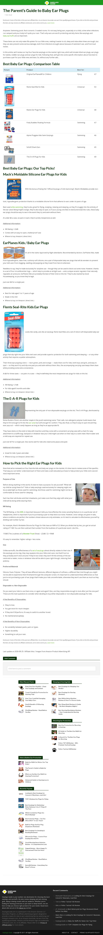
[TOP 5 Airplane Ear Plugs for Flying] (21, 800)
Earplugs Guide (7, 932)
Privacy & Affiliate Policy (89, 932)
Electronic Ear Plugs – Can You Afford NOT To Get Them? (35, 819)
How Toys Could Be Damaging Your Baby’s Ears (35, 699)
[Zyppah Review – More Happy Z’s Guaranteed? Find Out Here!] (21, 852)
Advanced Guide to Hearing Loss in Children (37, 781)
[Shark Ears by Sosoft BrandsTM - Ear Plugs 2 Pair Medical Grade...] (9, 150)
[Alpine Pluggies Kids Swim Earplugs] (9, 139)
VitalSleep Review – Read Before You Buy (36, 711)
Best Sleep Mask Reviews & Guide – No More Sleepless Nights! (69, 705)
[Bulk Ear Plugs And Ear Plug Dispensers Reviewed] (21, 825)
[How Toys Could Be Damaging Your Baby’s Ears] (21, 699)
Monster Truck (29, 534)
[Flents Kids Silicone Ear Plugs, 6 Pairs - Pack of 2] (9, 96)
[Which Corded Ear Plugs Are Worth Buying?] (21, 814)
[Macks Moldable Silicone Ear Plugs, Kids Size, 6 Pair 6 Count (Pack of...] (9, 114)
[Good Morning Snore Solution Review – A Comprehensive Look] (21, 843)
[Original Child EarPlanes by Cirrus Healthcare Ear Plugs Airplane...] (9, 78)
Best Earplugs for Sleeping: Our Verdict (68, 687)
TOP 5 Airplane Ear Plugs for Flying (36, 799)
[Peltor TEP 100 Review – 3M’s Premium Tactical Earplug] (54, 744)
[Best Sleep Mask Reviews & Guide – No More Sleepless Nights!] (54, 705)
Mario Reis (59, 915)
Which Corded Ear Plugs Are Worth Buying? (34, 814)
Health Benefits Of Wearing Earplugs (34, 705)
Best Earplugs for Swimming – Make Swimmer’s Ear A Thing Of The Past (35, 807)
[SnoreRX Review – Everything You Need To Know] (21, 866)
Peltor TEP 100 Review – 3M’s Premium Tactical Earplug (68, 744)
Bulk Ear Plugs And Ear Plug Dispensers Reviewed (34, 825)
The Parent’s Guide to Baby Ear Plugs (35, 769)
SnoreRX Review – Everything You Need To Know (36, 866)
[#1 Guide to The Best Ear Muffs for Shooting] (54, 732)
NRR (21, 512)
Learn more (50, 23)
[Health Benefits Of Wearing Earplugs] (21, 705)
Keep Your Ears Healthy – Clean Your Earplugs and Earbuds (35, 687)
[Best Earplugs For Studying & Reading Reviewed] (21, 831)
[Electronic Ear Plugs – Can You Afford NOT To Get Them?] (21, 819)
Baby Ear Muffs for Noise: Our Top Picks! (36, 763)
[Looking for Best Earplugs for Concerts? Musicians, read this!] (21, 794)
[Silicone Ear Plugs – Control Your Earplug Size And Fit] (21, 837)
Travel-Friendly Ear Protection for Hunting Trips (36, 693)
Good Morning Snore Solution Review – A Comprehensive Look (36, 843)
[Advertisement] (33, 731)
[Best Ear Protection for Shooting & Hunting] (54, 726)
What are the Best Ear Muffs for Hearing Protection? (36, 775)
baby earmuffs (8, 36)
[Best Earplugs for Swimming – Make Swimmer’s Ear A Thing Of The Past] (21, 806)
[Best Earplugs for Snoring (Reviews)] (54, 693)
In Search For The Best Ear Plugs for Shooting (69, 738)
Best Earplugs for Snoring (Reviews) (66, 693)
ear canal (32, 423)
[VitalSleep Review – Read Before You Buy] (21, 711)
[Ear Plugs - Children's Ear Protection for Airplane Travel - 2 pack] (14, 253)
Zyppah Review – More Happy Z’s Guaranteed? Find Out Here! (36, 849)
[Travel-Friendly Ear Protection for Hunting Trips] (21, 693)
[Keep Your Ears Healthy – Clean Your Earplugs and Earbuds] (21, 687)
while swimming (17, 207)
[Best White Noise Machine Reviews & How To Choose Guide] (54, 699)
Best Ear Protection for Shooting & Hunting (69, 726)
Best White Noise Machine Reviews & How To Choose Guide (69, 699)
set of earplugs (38, 550)
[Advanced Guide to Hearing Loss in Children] (21, 781)
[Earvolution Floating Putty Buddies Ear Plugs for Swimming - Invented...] (9, 126)
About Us (22, 908)
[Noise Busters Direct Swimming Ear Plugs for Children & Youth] (9, 159)
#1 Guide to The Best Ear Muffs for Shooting (70, 732)
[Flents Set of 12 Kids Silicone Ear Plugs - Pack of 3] (14, 332)
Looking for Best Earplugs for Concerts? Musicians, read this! (35, 794)
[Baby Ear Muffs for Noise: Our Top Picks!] (21, 763)
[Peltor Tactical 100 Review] (54, 750)
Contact (74, 932)
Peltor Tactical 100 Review (67, 749)
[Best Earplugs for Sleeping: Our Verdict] (54, 687)
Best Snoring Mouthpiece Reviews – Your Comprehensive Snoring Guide (69, 712)
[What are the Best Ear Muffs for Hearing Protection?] (21, 775)
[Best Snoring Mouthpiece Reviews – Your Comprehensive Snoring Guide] (54, 711)
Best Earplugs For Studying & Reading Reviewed (35, 831)
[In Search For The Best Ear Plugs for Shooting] (54, 738)
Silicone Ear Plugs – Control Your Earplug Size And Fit (36, 837)
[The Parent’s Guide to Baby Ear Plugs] (21, 769)
